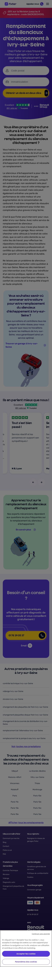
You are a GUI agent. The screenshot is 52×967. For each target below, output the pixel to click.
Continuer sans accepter (41, 934)
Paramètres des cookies (26, 962)
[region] (26, 948)
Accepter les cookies (26, 954)
